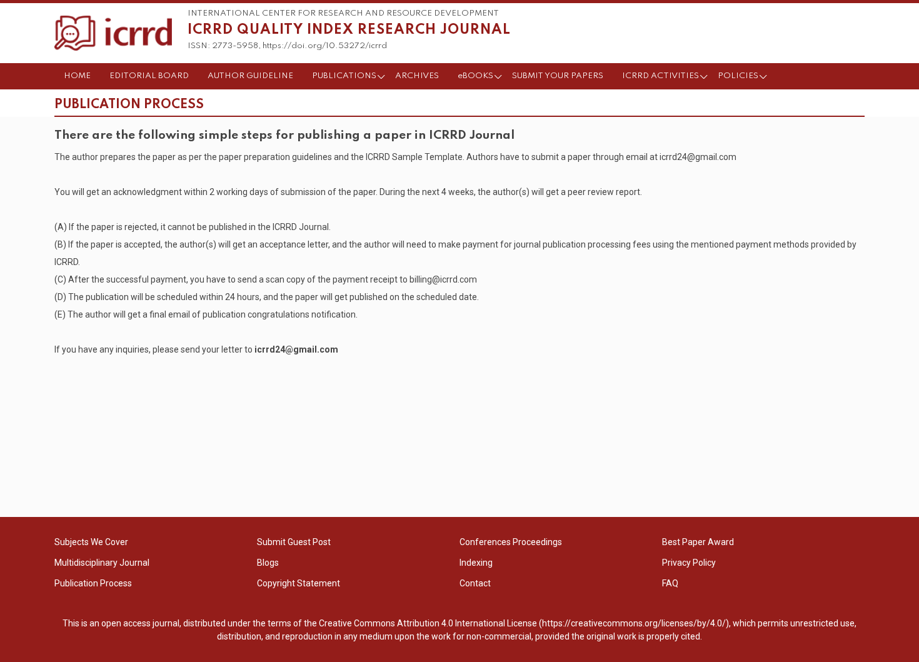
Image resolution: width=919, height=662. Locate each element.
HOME (77, 76)
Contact (475, 583)
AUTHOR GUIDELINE (250, 76)
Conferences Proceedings (511, 542)
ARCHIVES (417, 76)
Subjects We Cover (91, 542)
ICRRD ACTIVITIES (660, 76)
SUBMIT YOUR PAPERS (557, 76)
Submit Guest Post (294, 542)
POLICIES (738, 76)
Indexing (476, 563)
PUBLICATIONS (344, 76)
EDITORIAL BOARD (149, 76)
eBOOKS (475, 76)
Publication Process (93, 583)
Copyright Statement (298, 583)
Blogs (268, 563)
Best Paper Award (698, 542)
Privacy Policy (689, 563)
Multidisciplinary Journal (101, 563)
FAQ (670, 583)
